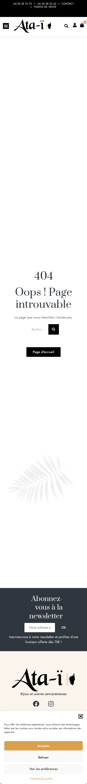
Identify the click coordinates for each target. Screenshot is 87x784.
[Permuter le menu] (6, 26)
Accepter (43, 746)
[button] (81, 716)
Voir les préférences (43, 769)
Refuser (43, 757)
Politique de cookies (41, 778)
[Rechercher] (53, 329)
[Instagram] (51, 704)
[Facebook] (36, 704)
